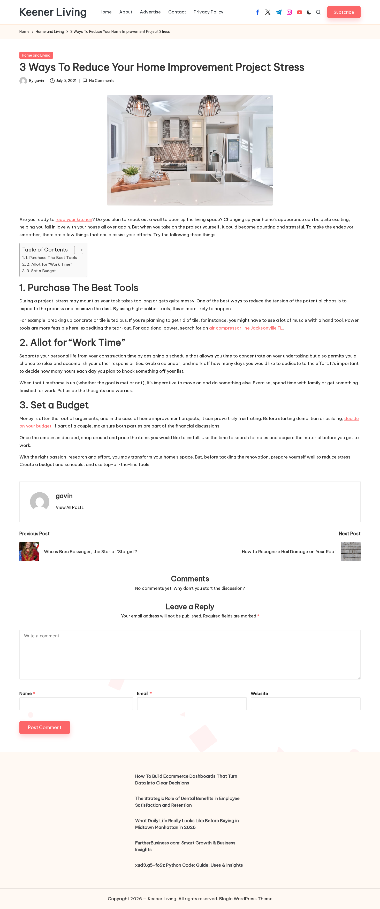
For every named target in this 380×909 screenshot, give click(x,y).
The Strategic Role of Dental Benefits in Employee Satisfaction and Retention (187, 802)
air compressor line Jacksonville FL (246, 328)
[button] (344, 12)
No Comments (101, 80)
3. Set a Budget (41, 270)
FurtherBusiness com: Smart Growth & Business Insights (185, 846)
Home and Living (36, 55)
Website (259, 693)
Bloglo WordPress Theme (245, 899)
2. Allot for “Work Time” (49, 264)
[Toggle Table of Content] (76, 250)
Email (144, 693)
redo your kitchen (74, 219)
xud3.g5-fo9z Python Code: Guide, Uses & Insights (189, 865)
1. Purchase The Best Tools (51, 257)
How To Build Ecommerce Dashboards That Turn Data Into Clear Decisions (186, 779)
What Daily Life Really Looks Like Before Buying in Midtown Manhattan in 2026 (187, 824)
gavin (64, 496)
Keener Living (53, 12)
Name (27, 693)
